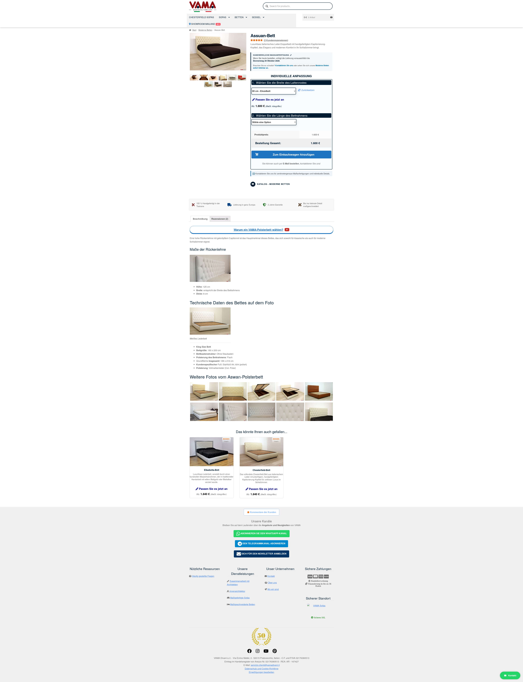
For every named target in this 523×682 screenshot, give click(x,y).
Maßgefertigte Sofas (240, 597)
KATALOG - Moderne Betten (273, 184)
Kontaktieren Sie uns (284, 65)
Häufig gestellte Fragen (203, 576)
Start (194, 30)
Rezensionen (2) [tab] (219, 218)
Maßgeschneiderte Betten (242, 604)
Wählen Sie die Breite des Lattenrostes (281, 82)
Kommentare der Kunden (263, 512)
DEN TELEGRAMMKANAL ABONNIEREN (263, 543)
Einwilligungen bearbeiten (261, 672)
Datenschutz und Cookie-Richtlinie (261, 668)
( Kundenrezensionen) (276, 40)
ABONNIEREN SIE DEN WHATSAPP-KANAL (263, 533)
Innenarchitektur (237, 591)
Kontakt (511, 675)
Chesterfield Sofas (201, 17)
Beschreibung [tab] (200, 218)
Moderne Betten (205, 30)
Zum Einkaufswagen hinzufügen (293, 154)
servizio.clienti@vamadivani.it (265, 665)
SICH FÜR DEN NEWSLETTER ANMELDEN (263, 553)
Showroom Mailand (205, 23)
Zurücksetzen (307, 90)
